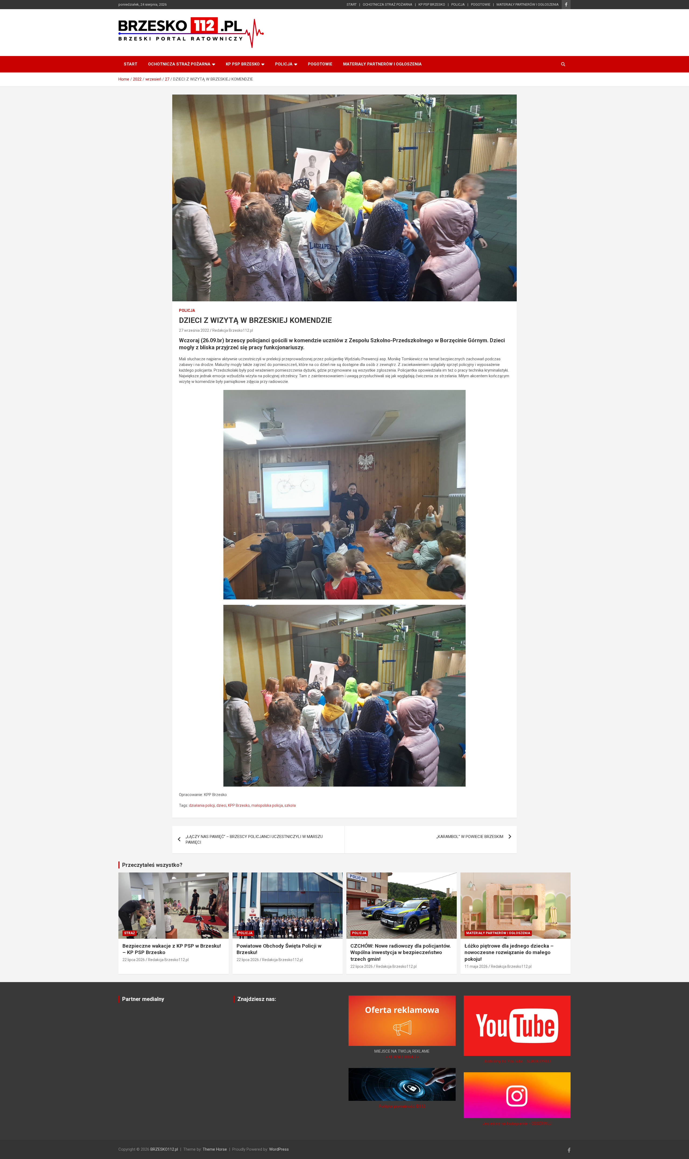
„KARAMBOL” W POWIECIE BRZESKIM (470, 836)
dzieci (221, 805)
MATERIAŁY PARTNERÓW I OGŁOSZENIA (528, 4)
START (352, 4)
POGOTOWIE (480, 4)
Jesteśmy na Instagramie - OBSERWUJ (517, 1123)
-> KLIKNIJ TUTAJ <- (402, 1057)
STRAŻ (129, 933)
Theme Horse (215, 1149)
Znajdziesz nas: (256, 999)
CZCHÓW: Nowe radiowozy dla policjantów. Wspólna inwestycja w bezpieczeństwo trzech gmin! (400, 952)
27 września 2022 (194, 330)
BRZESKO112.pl (164, 1149)
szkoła (290, 805)
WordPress (279, 1149)
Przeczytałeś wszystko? (152, 865)
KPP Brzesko (239, 805)
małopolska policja (267, 805)
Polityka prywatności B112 (402, 1106)
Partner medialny (143, 999)
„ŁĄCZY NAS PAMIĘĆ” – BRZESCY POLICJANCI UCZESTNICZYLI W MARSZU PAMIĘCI (254, 839)
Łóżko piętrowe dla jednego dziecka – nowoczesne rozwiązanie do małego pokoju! (509, 952)
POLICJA (458, 4)
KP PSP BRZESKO (432, 4)
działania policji (202, 805)
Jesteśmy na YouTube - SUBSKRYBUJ (517, 1061)
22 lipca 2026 (133, 960)
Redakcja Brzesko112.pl (232, 330)
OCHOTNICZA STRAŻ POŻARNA (387, 4)
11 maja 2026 (476, 966)
